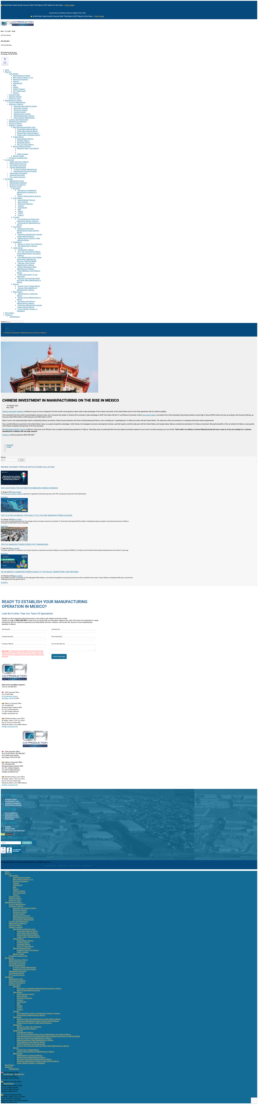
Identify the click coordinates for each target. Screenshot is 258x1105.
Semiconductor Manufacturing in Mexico (31, 1015)
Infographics (17, 242)
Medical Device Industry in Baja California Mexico (28, 239)
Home (7, 70)
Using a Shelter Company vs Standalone (31, 1063)
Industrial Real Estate (17, 175)
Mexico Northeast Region (22, 146)
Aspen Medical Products (21, 76)
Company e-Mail (7, 643)
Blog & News (9, 313)
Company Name (7, 636)
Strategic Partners (15, 97)
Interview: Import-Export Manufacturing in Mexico (26, 264)
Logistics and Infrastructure (18, 120)
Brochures (16, 189)
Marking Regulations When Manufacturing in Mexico (26, 268)
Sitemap (8, 827)
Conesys (16, 81)
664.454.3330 (9, 1084)
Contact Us (8, 315)
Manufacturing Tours (17, 181)
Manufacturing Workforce (18, 122)
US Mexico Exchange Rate (18, 158)
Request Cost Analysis (18, 185)
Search (3, 322)
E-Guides (16, 217)
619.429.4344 (8, 1074)
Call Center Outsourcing (18, 166)
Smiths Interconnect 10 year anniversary (31, 1044)
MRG (14, 85)
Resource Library (16, 187)
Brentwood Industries (20, 79)
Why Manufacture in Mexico (27, 246)
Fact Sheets (17, 227)
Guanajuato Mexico (23, 143)
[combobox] (14, 322)
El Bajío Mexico (18, 137)
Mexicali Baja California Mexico (28, 133)
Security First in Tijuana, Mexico (29, 286)
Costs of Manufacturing (17, 102)
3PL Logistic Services (17, 177)
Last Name (55, 629)
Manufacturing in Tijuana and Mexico (29, 1055)
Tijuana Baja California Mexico (27, 129)
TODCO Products (19, 89)
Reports (16, 284)
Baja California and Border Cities (24, 127)
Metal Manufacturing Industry (24, 116)
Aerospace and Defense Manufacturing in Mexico (26, 302)
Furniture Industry (20, 112)
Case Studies (13, 74)
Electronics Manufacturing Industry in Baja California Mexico (29, 235)
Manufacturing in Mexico (13, 101)
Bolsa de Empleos (11, 813)
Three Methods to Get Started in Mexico (31, 1042)
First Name (6, 629)
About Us (8, 72)
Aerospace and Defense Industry (25, 106)
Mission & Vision (15, 99)
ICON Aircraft (17, 83)
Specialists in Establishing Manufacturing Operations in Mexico (27, 192)
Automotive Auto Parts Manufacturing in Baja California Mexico (28, 231)
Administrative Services (18, 164)
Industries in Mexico (16, 104)
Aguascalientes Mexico (25, 139)
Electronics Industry (21, 110)
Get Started (9, 179)
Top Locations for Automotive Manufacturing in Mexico (29, 488)
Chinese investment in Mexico (13, 411)
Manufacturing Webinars (18, 183)
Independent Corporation (18, 173)
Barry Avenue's (23, 202)
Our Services (9, 160)
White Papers (17, 292)
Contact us (6, 435)
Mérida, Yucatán (18, 156)
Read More (4, 497)
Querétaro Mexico (23, 141)
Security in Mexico (15, 123)
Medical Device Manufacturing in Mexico (31, 1057)
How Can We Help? (58, 643)
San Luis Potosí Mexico (25, 145)
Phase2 (15, 87)
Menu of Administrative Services (29, 196)
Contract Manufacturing (18, 167)
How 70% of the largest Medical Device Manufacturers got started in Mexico (29, 253)
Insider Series (18, 248)
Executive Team (14, 95)
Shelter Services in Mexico (19, 162)
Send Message (59, 656)
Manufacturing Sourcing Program (25, 171)
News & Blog (16, 492)
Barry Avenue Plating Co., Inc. (23, 78)
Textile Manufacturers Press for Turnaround (24, 544)
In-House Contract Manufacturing (25, 169)
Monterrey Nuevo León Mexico (28, 148)
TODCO (20, 213)
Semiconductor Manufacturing (24, 118)
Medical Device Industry (22, 114)
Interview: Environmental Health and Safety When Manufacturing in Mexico (29, 280)
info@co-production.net (10, 726)
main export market (149, 415)
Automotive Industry (21, 108)
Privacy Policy (10, 829)
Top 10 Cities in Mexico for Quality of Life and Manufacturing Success (36, 515)
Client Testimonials (11, 815)
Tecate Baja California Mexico (27, 131)
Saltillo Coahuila (22, 154)
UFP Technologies (19, 91)
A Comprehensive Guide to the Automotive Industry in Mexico (28, 220)
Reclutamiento (15, 317)
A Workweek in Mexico (26, 250)
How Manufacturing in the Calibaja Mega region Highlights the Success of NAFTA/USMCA (29, 259)
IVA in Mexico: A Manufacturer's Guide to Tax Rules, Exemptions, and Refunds (39, 572)
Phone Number (56, 636)
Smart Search (9, 819)
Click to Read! (69, 5)
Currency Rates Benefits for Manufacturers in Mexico (27, 289)
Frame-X (16, 93)
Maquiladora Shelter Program (15, 429)
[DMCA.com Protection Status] (7, 835)
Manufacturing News (12, 817)
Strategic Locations (16, 125)
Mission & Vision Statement (14, 830)
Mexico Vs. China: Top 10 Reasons (30, 244)
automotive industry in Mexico (13, 494)
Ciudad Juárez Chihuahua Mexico (28, 135)
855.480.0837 (19, 1074)
